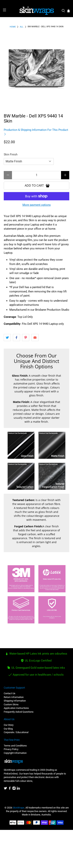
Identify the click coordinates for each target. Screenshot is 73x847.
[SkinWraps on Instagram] (14, 789)
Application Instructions (16, 708)
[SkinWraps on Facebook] (9, 789)
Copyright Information (15, 753)
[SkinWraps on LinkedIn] (18, 789)
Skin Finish (10, 154)
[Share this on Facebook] (16, 337)
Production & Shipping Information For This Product (36, 130)
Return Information (14, 697)
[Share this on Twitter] (7, 337)
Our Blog (8, 728)
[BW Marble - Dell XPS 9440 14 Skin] (36, 69)
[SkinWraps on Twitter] (5, 789)
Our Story (8, 725)
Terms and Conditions (15, 745)
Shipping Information (15, 700)
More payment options (36, 205)
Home (13, 27)
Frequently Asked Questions (19, 711)
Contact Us (9, 693)
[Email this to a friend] (35, 337)
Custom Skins (11, 704)
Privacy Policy (11, 749)
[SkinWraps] (36, 10)
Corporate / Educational (16, 732)
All (21, 27)
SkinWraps (18, 807)
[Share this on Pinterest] (25, 337)
